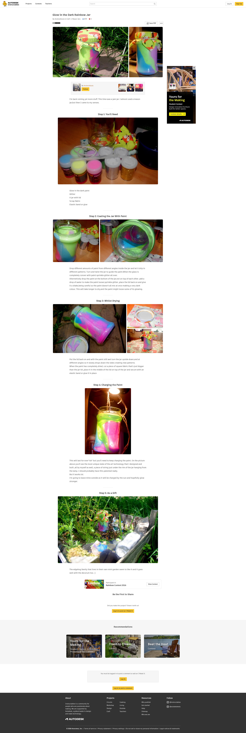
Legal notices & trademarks (170, 729)
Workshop (110, 705)
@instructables (175, 702)
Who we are (146, 714)
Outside (122, 708)
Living (122, 705)
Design (109, 708)
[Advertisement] (181, 95)
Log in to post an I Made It (123, 611)
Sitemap (145, 711)
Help (143, 708)
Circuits (109, 702)
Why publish (146, 702)
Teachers (48, 4)
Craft (68, 19)
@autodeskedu (175, 707)
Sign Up (239, 4)
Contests (38, 4)
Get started (146, 705)
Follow (85, 89)
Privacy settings (118, 729)
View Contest (153, 584)
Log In (229, 4)
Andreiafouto (59, 19)
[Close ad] (194, 68)
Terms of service (90, 729)
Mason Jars (76, 19)
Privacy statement (104, 729)
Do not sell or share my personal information (142, 729)
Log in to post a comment (123, 688)
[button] (161, 23)
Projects (29, 4)
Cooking (122, 702)
